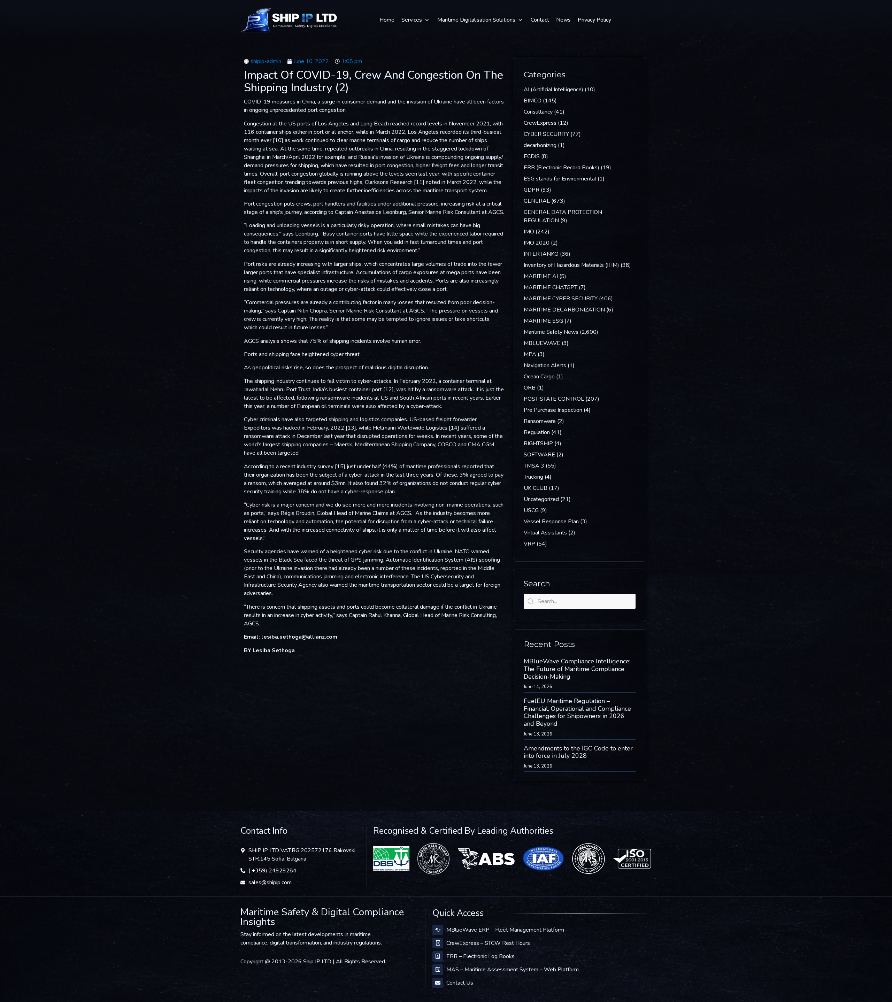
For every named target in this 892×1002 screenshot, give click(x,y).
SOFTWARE (539, 454)
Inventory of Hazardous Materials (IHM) (571, 265)
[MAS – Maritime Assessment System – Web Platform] (437, 969)
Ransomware (540, 421)
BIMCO (532, 101)
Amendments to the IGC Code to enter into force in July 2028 (578, 752)
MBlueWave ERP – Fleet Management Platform (505, 930)
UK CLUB (535, 488)
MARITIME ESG (543, 321)
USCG (531, 510)
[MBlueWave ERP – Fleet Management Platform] (437, 930)
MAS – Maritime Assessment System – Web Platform (512, 969)
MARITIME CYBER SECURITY (561, 298)
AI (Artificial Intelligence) (553, 89)
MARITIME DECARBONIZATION (564, 310)
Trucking (533, 477)
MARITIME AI (541, 276)
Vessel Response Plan (551, 521)
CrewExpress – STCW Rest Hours (488, 943)
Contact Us (459, 983)
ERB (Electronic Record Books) (561, 167)
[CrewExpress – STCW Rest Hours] (437, 943)
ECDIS (532, 156)
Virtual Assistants (545, 533)
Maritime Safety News (551, 332)
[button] (416, 20)
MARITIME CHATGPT (550, 287)
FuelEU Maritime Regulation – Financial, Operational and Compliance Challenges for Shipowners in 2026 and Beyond (577, 712)
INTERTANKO (541, 254)
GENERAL (537, 201)
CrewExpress (540, 123)
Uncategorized (541, 499)
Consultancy (538, 112)
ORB (530, 388)
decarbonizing (540, 145)
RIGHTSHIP (538, 443)
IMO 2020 (536, 243)
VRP (529, 544)
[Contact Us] (437, 983)
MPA (530, 354)
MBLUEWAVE (542, 343)
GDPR (531, 190)
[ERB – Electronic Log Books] (437, 956)
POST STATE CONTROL (554, 399)
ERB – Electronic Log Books (480, 956)
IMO (529, 232)
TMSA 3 (534, 466)
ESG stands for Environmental (560, 179)
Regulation (537, 432)
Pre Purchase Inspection (553, 410)
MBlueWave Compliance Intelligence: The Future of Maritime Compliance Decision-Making (577, 668)
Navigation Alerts (545, 365)
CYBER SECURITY (546, 134)
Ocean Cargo (539, 376)
